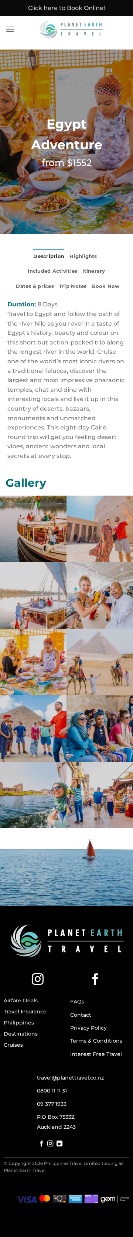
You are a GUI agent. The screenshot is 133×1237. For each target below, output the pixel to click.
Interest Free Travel (96, 1054)
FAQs (77, 1002)
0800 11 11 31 (52, 1091)
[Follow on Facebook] (95, 980)
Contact (80, 1015)
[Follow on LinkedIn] (59, 1144)
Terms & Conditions (96, 1041)
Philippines (19, 1023)
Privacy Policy (88, 1028)
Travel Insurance (25, 1012)
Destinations (21, 1034)
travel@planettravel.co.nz (70, 1078)
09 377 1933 (51, 1104)
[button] (10, 29)
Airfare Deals (21, 1000)
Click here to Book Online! (66, 7)
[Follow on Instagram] (38, 980)
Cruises (13, 1045)
